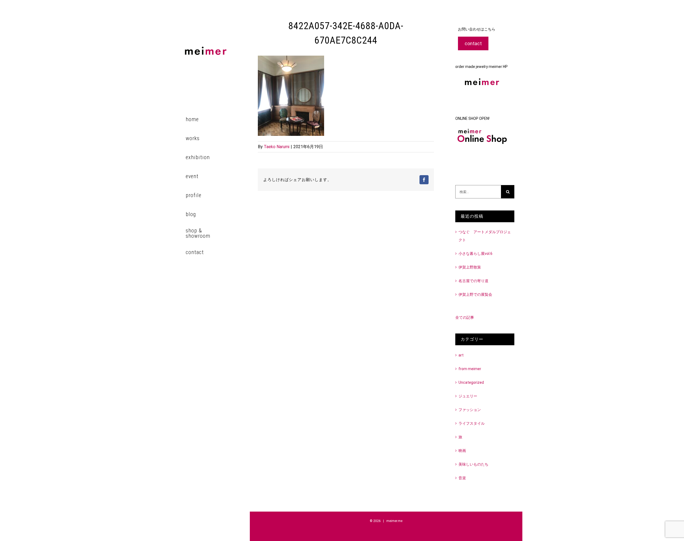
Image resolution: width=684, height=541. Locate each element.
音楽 (462, 478)
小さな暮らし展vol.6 (475, 253)
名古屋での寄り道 (473, 281)
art (461, 355)
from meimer (469, 369)
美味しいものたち (473, 464)
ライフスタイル (471, 423)
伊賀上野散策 (469, 267)
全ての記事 (464, 317)
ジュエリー (467, 396)
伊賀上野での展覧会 (475, 294)
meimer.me (394, 521)
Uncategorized (471, 382)
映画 (462, 450)
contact (473, 43)
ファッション (469, 410)
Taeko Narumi (276, 146)
